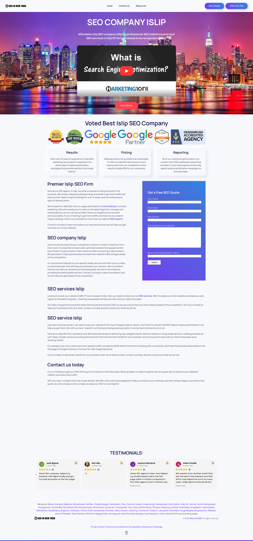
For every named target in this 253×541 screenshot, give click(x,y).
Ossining (133, 510)
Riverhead (184, 507)
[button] (217, 475)
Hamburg (165, 507)
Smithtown (98, 507)
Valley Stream (121, 510)
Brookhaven (79, 504)
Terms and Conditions (117, 526)
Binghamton (200, 510)
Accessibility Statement (141, 526)
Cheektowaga (101, 504)
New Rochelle (128, 513)
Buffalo (89, 504)
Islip (183, 504)
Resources (141, 5)
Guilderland (54, 510)
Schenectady (85, 507)
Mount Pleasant (63, 513)
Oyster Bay (57, 507)
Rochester (68, 507)
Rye (76, 507)
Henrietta (174, 510)
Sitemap (158, 526)
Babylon (68, 504)
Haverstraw (98, 510)
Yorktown (75, 510)
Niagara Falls (101, 513)
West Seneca (78, 513)
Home (110, 5)
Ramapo (139, 513)
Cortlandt (143, 510)
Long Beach (196, 507)
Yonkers (156, 507)
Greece (138, 504)
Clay (123, 504)
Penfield (109, 510)
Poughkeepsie (186, 510)
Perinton (90, 513)
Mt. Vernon (191, 504)
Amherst (59, 504)
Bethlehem (42, 510)
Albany (50, 504)
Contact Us (124, 5)
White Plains (145, 507)
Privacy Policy (97, 526)
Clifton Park (86, 510)
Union (163, 513)
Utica (135, 507)
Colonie (130, 504)
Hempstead (161, 504)
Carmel (174, 507)
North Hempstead (206, 504)
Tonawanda (121, 507)
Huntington (174, 504)
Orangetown (44, 507)
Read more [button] (135, 486)
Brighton (65, 510)
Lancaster (163, 510)
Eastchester (208, 507)
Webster (212, 510)
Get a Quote (214, 5)
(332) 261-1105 (237, 5)
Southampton (152, 513)
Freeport (153, 510)
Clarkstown (114, 504)
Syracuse (109, 507)
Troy (130, 507)
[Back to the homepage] (15, 6)
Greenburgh (149, 504)
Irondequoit (114, 513)
